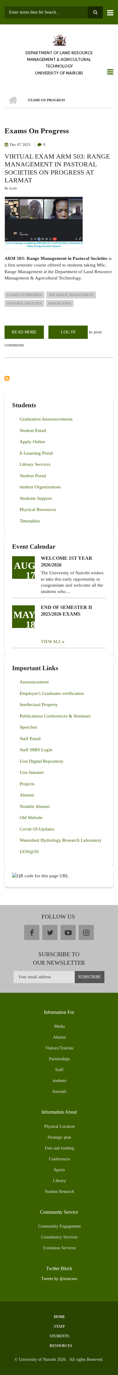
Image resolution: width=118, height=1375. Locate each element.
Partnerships (59, 1059)
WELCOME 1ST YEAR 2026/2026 (66, 561)
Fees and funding (59, 1148)
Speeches (28, 727)
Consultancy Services (59, 1237)
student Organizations (40, 486)
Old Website (31, 817)
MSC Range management (71, 295)
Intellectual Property (39, 704)
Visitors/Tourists (59, 1048)
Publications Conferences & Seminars (55, 716)
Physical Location (59, 1126)
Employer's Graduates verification (52, 693)
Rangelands (59, 303)
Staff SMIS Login (36, 749)
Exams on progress (24, 295)
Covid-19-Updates (37, 829)
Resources (61, 1346)
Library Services (35, 464)
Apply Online (32, 441)
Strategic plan (59, 1137)
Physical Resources (38, 509)
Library (59, 1180)
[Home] (59, 39)
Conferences (59, 1159)
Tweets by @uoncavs (59, 1278)
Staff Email (30, 738)
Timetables (30, 521)
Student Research (59, 1191)
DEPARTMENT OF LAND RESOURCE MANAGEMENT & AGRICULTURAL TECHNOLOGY (59, 59)
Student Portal (33, 475)
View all (51, 641)
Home (59, 1317)
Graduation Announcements (46, 419)
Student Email (33, 430)
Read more (28, 334)
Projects (27, 783)
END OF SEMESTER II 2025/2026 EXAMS (66, 611)
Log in (68, 332)
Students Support (36, 498)
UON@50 (29, 851)
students (59, 1080)
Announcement (34, 682)
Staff (59, 1070)
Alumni (27, 795)
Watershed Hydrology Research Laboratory (61, 840)
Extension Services (59, 1248)
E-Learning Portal (36, 453)
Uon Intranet (32, 772)
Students (59, 1336)
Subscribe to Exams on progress (7, 378)
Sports (59, 1170)
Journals (59, 1091)
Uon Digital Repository (42, 761)
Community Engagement (59, 1226)
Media (59, 1026)
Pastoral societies (24, 303)
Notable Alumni (35, 806)
